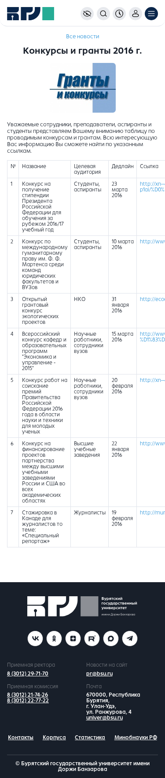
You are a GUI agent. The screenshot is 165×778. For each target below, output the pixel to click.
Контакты (20, 737)
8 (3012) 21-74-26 (27, 694)
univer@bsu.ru (104, 717)
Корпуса (54, 737)
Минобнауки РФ (135, 737)
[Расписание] (119, 13)
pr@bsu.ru (99, 673)
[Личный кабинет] (135, 13)
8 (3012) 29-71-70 (27, 673)
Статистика (90, 737)
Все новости (82, 36)
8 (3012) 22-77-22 (28, 700)
